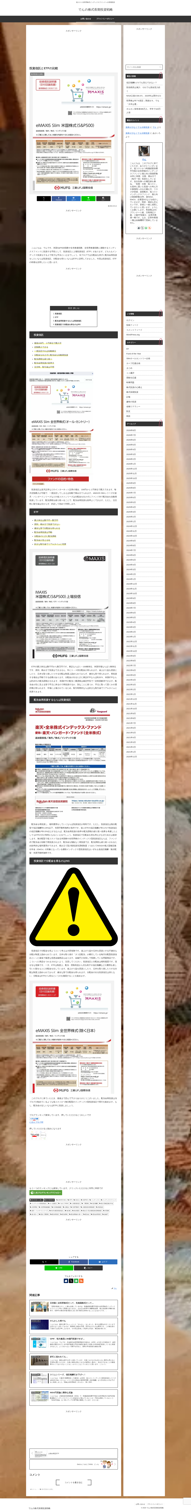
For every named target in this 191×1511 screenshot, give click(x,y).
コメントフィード (134, 330)
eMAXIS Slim (62, 1200)
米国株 (107, 1210)
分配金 (67, 1207)
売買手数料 (75, 1207)
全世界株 (34, 1207)
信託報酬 (94, 1203)
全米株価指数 (57, 1207)
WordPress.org (133, 335)
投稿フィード (132, 325)
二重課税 (86, 1203)
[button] (103, 198)
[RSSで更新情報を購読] (81, 1281)
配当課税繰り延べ (76, 1214)
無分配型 (76, 1210)
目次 (70, 308)
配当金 (87, 1214)
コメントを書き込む (74, 1482)
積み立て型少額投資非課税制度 (92, 1210)
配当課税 (64, 1214)
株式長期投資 (50, 1200)
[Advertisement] (73, 48)
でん (155, 127)
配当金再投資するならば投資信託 (68, 321)
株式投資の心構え (37, 1200)
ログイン (130, 320)
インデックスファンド (109, 1200)
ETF (56, 317)
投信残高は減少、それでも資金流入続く (143, 89)
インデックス (95, 1200)
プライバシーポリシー (155, 1504)
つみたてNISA (64, 1203)
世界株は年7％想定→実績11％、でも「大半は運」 (142, 102)
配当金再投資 (97, 1214)
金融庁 (106, 1214)
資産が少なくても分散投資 (137, 127)
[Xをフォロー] (71, 1281)
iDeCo (77, 1200)
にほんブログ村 (36, 1122)
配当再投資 (55, 1214)
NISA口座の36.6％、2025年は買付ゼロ (143, 96)
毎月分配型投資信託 (57, 1210)
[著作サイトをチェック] (66, 1281)
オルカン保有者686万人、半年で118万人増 (143, 111)
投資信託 (58, 314)
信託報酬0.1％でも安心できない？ (141, 83)
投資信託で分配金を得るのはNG (68, 324)
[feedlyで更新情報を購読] (76, 1281)
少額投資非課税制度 (88, 1207)
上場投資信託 (76, 1203)
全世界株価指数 (45, 1207)
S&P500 (85, 1200)
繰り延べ (34, 1214)
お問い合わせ (140, 1504)
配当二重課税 (45, 1214)
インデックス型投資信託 (39, 1203)
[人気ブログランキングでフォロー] (45, 1192)
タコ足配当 (53, 1203)
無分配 (69, 1210)
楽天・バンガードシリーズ (40, 1210)
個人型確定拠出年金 (107, 1203)
